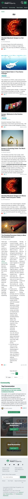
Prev (13, 373)
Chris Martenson (6, 41)
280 (26, 408)
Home (2, 11)
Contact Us (24, 481)
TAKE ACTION (5, 468)
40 (22, 408)
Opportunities (18, 480)
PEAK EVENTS (18, 468)
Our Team (10, 480)
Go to (15, 377)
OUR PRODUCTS (19, 469)
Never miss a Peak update (9, 474)
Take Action (19, 7)
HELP (16, 471)
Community (12, 7)
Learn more (13, 429)
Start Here (5, 7)
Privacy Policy (9, 494)
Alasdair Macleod (6, 119)
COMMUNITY (5, 469)
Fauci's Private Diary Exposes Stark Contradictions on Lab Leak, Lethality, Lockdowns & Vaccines (11, 390)
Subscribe (23, 477)
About (3, 480)
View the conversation (13, 412)
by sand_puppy (8, 408)
